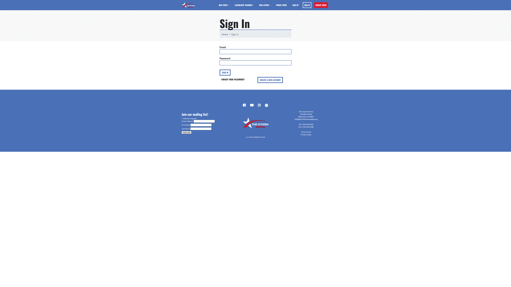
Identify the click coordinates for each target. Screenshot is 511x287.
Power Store (281, 5)
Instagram (259, 106)
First (183, 125)
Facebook (244, 106)
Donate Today (321, 5)
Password (225, 58)
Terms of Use (306, 132)
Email (223, 47)
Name (187, 125)
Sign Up (295, 5)
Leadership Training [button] (243, 5)
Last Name (186, 129)
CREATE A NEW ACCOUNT (270, 80)
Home (225, 34)
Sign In (307, 5)
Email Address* (188, 121)
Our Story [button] (223, 5)
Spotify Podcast (266, 106)
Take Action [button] (264, 5)
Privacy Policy (306, 134)
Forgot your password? (233, 79)
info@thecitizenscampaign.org (306, 119)
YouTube (252, 106)
